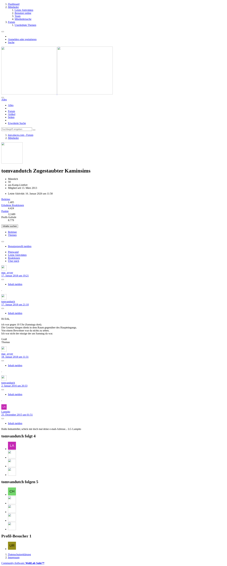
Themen (12, 235)
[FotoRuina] (12, 474)
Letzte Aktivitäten (17, 255)
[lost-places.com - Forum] (57, 93)
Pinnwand (13, 252)
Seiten (11, 117)
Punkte (5, 211)
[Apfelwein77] (12, 511)
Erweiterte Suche (17, 123)
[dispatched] (12, 466)
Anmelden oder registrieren (22, 39)
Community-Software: (22, 563)
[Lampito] (12, 448)
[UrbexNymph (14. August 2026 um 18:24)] (12, 548)
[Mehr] (2, 241)
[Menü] (2, 31)
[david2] (12, 503)
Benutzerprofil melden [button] (19, 246)
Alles (10, 105)
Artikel (11, 114)
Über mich (13, 261)
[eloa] (12, 457)
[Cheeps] (12, 494)
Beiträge (5, 199)
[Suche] (2, 97)
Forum (11, 111)
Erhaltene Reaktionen (12, 205)
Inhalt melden (15, 284)
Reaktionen (14, 258)
